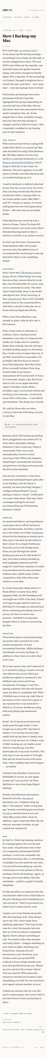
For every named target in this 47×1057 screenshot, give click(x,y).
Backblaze (37, 532)
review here (24, 187)
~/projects (7, 17)
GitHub (21, 670)
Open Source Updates (11, 1020)
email (42, 1047)
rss (35, 1047)
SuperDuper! (15, 298)
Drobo (6, 187)
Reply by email (25, 1013)
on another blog (27, 50)
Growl (33, 490)
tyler (7, 10)
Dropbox (7, 813)
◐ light (36, 17)
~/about (26, 17)
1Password (27, 798)
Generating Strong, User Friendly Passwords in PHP (23, 1029)
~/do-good (17, 17)
